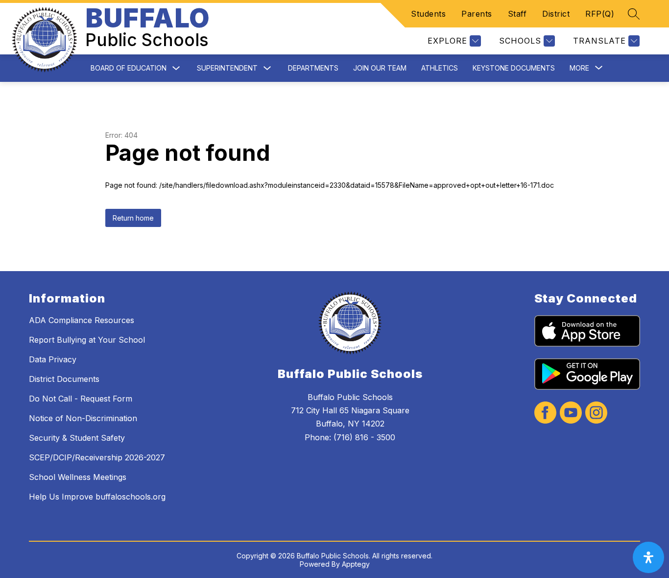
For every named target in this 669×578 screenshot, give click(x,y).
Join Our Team (379, 68)
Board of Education (129, 68)
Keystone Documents (514, 68)
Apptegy (356, 564)
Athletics (439, 68)
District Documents (64, 379)
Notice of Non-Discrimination (83, 418)
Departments (313, 68)
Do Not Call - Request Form (80, 398)
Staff (517, 14)
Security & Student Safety (77, 438)
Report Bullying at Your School (87, 340)
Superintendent (227, 68)
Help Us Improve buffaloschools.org (97, 497)
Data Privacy (52, 359)
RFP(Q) (599, 14)
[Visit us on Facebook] (545, 414)
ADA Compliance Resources (81, 320)
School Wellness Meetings (77, 477)
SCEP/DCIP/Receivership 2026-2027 (97, 457)
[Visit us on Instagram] (596, 414)
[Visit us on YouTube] (571, 414)
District (556, 14)
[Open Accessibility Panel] (648, 557)
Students (428, 14)
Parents (476, 14)
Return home (133, 218)
